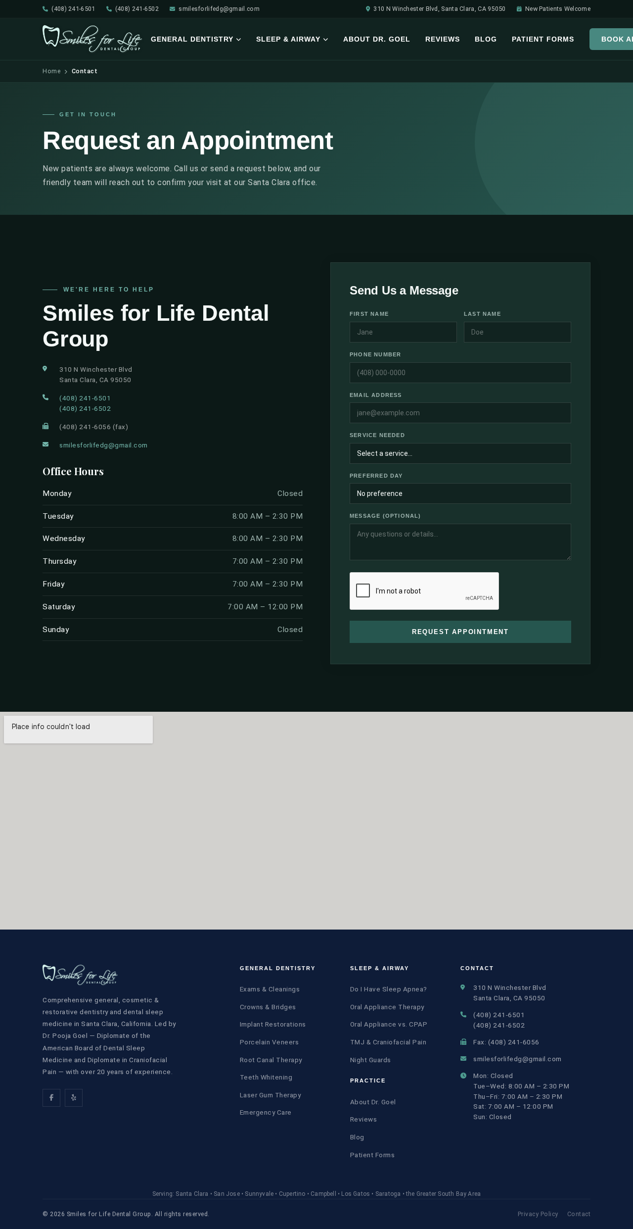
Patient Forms (543, 39)
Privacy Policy (538, 1214)
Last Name (482, 314)
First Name (369, 314)
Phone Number (375, 354)
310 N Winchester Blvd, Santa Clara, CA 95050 (439, 8)
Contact (579, 1214)
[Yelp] (74, 1098)
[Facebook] (51, 1098)
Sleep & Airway (288, 39)
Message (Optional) (385, 516)
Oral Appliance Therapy (387, 1007)
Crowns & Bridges (268, 1007)
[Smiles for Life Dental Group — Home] (93, 39)
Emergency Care (266, 1112)
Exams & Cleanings (270, 989)
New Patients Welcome (557, 8)
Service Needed (377, 435)
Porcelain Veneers (269, 1042)
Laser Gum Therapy (270, 1095)
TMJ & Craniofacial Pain (388, 1042)
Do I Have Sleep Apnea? (388, 989)
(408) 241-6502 (137, 8)
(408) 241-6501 (73, 8)
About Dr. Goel (376, 39)
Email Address (376, 395)
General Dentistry (192, 39)
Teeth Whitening (266, 1077)
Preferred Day (376, 476)
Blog (486, 39)
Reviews (442, 39)
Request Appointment (460, 632)
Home (51, 71)
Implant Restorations (273, 1024)
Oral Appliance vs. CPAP (389, 1024)
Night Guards (370, 1060)
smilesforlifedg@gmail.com (219, 8)
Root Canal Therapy (271, 1060)
